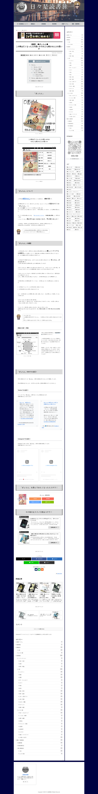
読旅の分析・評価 (38, 70)
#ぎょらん (22, 402)
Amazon (35, 498)
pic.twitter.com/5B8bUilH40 (50, 421)
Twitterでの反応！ (38, 74)
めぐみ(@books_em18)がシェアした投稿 (51, 479)
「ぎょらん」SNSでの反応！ (38, 72)
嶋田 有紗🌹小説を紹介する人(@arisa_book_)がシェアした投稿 (32, 479)
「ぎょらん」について (37, 67)
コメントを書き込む (39, 629)
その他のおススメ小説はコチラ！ (37, 80)
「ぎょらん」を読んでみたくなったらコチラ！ (40, 78)
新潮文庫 (55, 55)
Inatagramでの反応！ (39, 75)
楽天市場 (47, 498)
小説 (28, 55)
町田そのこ (49, 55)
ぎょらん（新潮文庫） (45, 495)
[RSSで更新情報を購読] (42, 569)
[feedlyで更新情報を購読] (39, 569)
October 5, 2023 (21, 424)
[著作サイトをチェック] (36, 569)
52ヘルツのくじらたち (39, 215)
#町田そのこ (28, 402)
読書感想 (23, 55)
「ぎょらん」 (33, 64)
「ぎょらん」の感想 (37, 69)
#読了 (55, 402)
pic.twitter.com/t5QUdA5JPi (27, 418)
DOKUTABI (25, 774)
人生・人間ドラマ (34, 55)
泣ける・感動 (42, 55)
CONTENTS (38, 61)
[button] (46, 562)
